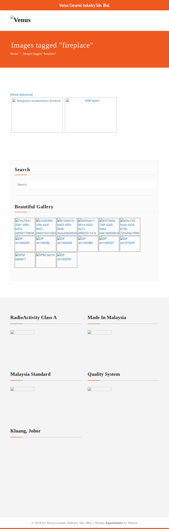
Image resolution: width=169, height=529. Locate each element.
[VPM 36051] (90, 115)
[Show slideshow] (21, 94)
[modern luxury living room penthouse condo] (37, 115)
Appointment (114, 522)
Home (14, 53)
